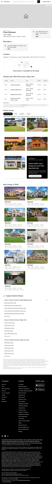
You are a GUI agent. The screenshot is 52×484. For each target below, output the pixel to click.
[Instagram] (3, 435)
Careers (3, 395)
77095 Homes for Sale (8, 348)
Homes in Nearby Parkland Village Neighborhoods (18, 300)
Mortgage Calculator (23, 403)
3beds (4, 34)
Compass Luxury (22, 399)
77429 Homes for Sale (8, 353)
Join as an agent (6, 393)
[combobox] (24, 1)
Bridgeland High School (16, 94)
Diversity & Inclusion (23, 412)
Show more (6, 316)
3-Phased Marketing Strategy (25, 390)
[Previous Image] (6, 125)
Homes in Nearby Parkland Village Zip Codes (16, 340)
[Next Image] (24, 125)
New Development (22, 416)
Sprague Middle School (16, 89)
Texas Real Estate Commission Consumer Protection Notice (14, 470)
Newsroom (4, 401)
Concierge (20, 384)
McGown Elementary (16, 85)
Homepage (5, 57)
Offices (3, 399)
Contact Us (4, 397)
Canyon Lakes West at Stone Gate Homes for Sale (15, 308)
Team (3, 386)
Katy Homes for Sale (8, 330)
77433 (24, 36)
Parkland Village (26, 57)
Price (15, 114)
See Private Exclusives (35, 176)
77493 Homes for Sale (8, 342)
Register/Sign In (47, 1)
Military (20, 423)
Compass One (21, 395)
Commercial (21, 418)
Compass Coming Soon (24, 388)
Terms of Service (28, 439)
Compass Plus (21, 408)
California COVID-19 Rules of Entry (20, 443)
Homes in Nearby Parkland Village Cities (15, 320)
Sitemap (20, 431)
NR (5, 99)
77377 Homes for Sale (8, 350)
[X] (8, 435)
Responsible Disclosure (12, 441)
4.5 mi (44, 99)
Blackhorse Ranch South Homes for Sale (12, 305)
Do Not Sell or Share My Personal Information (12, 439)
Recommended (8, 114)
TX (9, 57)
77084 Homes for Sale (8, 345)
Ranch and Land (22, 425)
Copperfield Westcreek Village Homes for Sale (14, 313)
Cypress (20, 57)
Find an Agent (21, 401)
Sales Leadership (6, 388)
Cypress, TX (19, 36)
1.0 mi (44, 89)
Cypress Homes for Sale (9, 325)
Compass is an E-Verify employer (26, 441)
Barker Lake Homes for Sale (10, 302)
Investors (4, 390)
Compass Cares (22, 410)
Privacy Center (35, 439)
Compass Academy (23, 405)
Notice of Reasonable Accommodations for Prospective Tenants (15, 475)
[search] (38, 1)
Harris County (14, 57)
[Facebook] (5, 435)
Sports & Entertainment (24, 420)
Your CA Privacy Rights (36, 443)
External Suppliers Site (23, 427)
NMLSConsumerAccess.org (24, 480)
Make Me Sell (21, 397)
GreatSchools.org (24, 104)
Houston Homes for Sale (9, 322)
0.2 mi (44, 85)
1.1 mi (44, 94)
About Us (4, 384)
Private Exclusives (22, 386)
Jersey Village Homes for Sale (10, 333)
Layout (28, 114)
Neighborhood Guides (23, 414)
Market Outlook (22, 393)
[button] (1, 1)
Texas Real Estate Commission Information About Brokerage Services (16, 469)
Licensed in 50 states (6, 481)
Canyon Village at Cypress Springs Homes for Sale (15, 311)
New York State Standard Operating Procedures (12, 474)
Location (22, 114)
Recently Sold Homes (23, 429)
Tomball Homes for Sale (9, 328)
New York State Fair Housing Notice (9, 472)
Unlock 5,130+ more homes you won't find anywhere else (36, 166)
